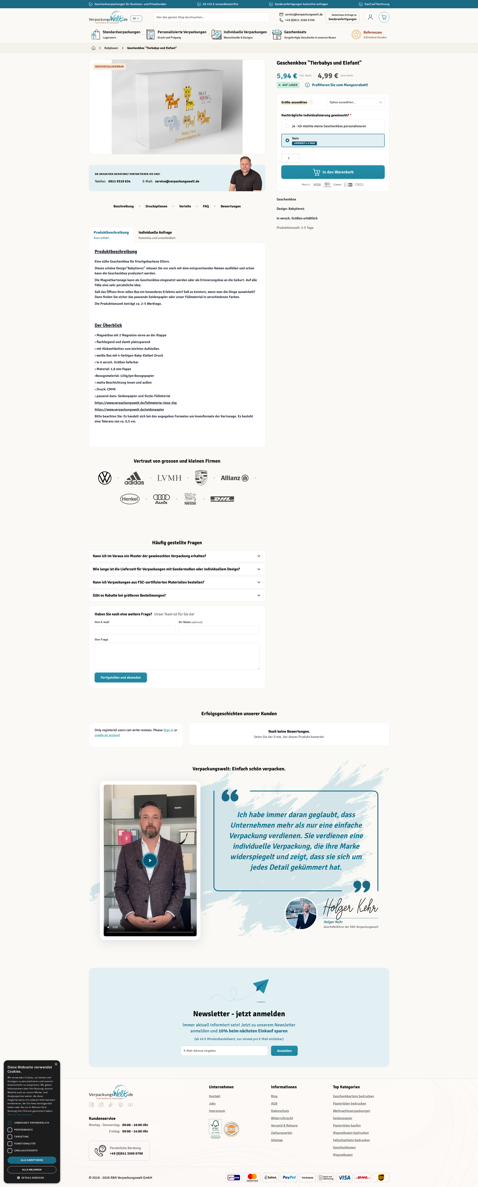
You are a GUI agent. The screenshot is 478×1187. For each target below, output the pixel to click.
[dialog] (32, 1121)
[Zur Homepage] (93, 48)
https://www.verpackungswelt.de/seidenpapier (129, 409)
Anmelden (284, 1051)
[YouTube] (130, 1105)
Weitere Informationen (20, 1114)
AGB (274, 1103)
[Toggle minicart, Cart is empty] (384, 17)
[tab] (111, 235)
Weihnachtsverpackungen (351, 1111)
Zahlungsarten (281, 1133)
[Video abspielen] (150, 860)
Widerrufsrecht (282, 1118)
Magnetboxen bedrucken (351, 1133)
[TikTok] (110, 1105)
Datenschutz (280, 1111)
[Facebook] (91, 1105)
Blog (274, 1096)
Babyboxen (111, 48)
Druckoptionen (156, 206)
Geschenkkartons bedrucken (353, 1096)
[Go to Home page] (108, 17)
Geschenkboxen (344, 1147)
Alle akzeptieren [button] (32, 1160)
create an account (107, 735)
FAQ (206, 206)
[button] (32, 1177)
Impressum (217, 1111)
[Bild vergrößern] (177, 107)
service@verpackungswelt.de (177, 181)
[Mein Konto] (370, 17)
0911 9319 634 (119, 181)
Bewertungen (231, 206)
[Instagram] (101, 1105)
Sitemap (277, 1140)
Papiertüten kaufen (347, 1125)
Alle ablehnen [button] (32, 1169)
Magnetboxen (343, 1155)
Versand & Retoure (284, 1125)
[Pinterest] (120, 1105)
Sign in (168, 730)
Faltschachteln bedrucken (351, 1140)
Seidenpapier (342, 1118)
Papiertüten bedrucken (349, 1103)
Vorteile (185, 206)
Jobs (212, 1103)
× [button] (55, 1064)
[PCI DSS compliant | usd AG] (231, 1129)
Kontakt (214, 1096)
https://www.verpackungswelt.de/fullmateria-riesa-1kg (136, 403)
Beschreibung (123, 206)
